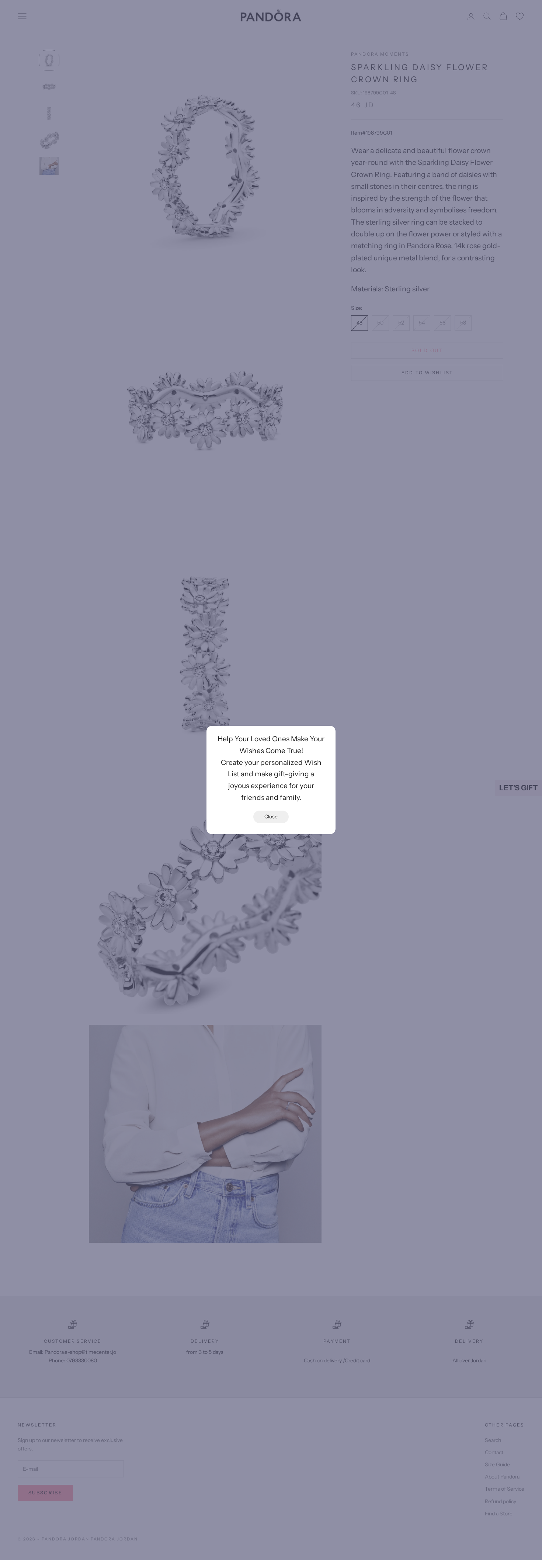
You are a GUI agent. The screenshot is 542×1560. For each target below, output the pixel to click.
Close (271, 816)
